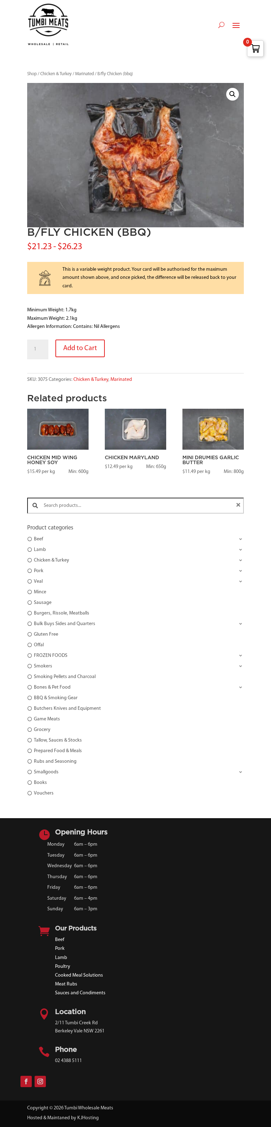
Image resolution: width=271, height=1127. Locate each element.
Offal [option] (39, 645)
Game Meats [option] (47, 719)
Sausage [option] (43, 602)
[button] (232, 94)
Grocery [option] (42, 729)
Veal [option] (38, 581)
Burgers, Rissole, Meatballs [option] (61, 613)
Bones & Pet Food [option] (52, 687)
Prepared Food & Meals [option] (58, 751)
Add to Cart (80, 348)
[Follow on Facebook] (26, 1081)
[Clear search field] (239, 506)
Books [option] (40, 782)
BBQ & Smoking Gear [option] (56, 698)
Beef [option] (38, 539)
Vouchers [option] (44, 793)
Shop (32, 74)
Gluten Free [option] (46, 634)
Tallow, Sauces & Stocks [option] (58, 740)
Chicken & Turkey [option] (51, 560)
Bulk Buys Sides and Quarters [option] (64, 624)
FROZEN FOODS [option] (50, 655)
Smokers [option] (43, 666)
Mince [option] (40, 592)
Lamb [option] (40, 549)
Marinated (84, 74)
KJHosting (88, 1118)
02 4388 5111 (68, 1060)
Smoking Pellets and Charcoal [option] (65, 676)
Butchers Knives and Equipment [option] (67, 708)
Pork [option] (38, 571)
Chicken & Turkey (56, 74)
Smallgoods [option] (46, 772)
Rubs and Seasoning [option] (55, 761)
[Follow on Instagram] (40, 1081)
